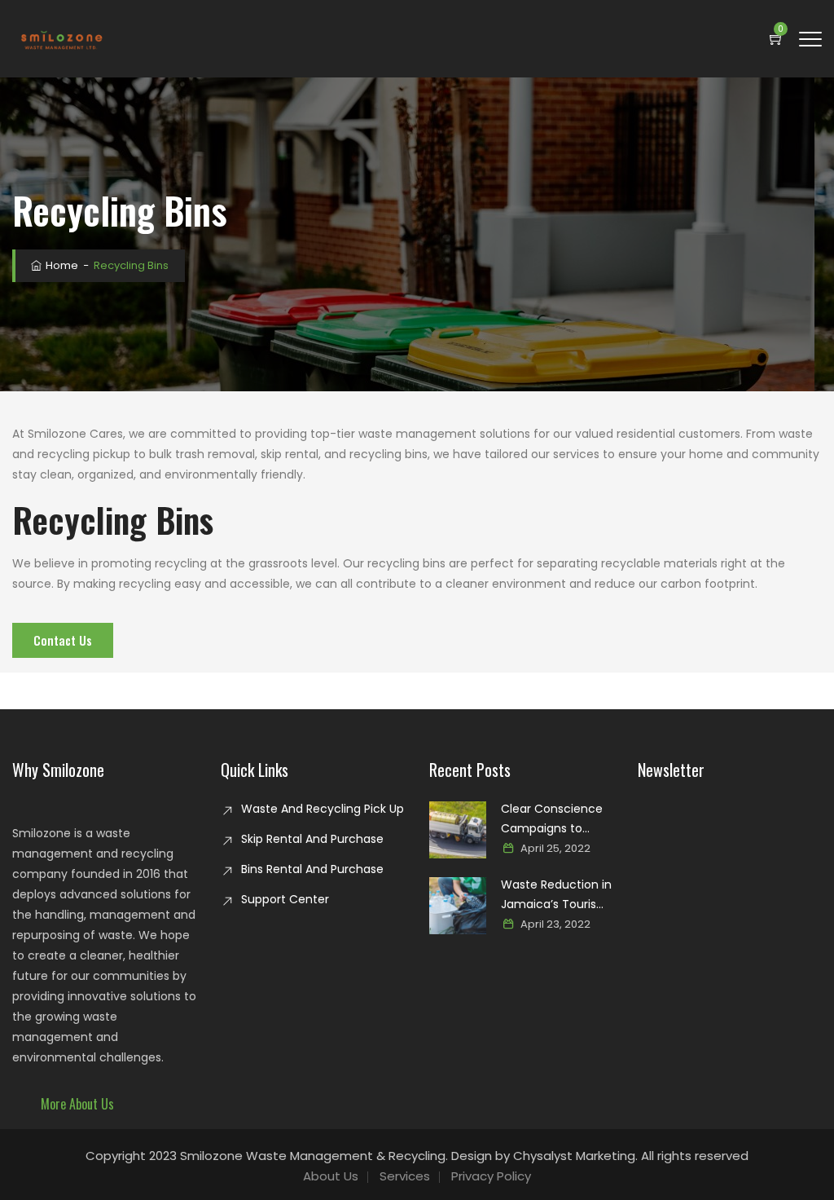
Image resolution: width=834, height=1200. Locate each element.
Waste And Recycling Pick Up (322, 809)
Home (60, 265)
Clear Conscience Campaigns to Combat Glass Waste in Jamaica (552, 819)
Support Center (285, 899)
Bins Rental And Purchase (312, 869)
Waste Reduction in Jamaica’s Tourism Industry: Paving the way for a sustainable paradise (556, 895)
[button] (77, 1103)
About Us (330, 1176)
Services (405, 1176)
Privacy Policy (491, 1176)
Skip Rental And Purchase (312, 839)
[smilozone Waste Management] (60, 38)
